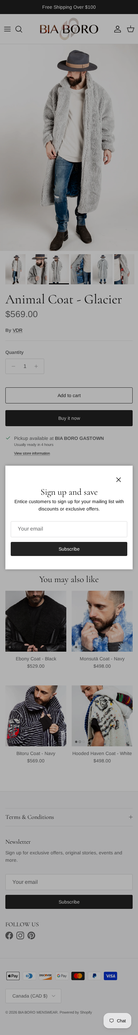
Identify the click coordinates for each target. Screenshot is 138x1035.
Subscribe (69, 549)
